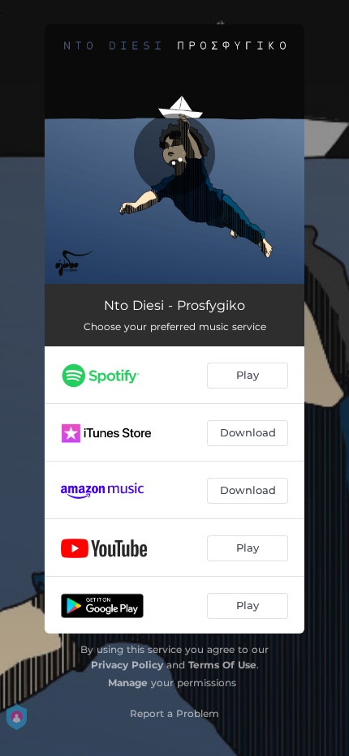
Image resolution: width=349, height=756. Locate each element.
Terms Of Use (222, 665)
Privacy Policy (127, 665)
